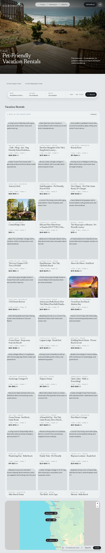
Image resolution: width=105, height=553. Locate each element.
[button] (51, 513)
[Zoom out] (97, 506)
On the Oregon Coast (14, 84)
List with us (90, 4)
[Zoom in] (97, 503)
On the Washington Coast (33, 84)
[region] (52, 525)
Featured (93, 114)
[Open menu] (100, 4)
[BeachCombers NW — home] (12, 4)
